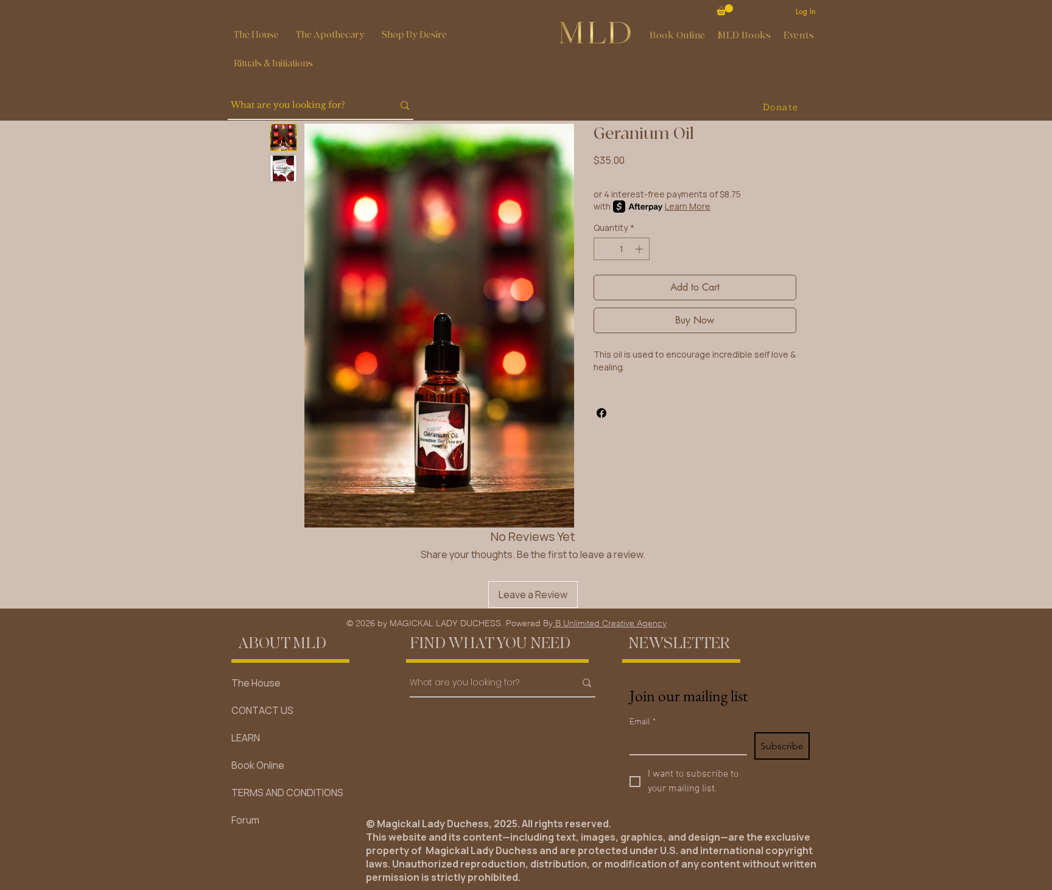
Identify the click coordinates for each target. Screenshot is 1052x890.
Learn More (687, 206)
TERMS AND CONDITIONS (287, 792)
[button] (330, 35)
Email (642, 722)
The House (256, 683)
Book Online (257, 765)
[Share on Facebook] (601, 413)
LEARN (245, 737)
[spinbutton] (622, 249)
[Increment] (640, 249)
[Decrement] (603, 249)
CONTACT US (262, 710)
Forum (245, 820)
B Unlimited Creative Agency (610, 623)
